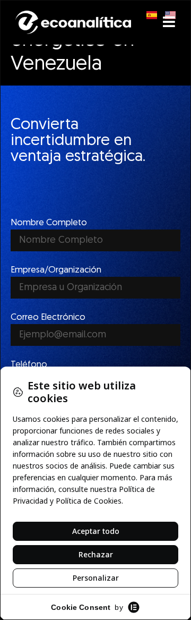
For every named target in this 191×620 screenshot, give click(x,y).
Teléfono (29, 364)
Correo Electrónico (48, 317)
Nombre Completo (49, 222)
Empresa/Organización (56, 270)
